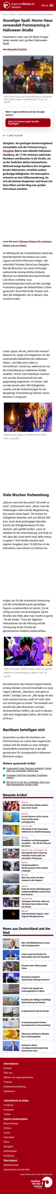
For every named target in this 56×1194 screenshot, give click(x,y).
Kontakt (7, 1068)
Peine (6, 1142)
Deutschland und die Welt (16, 1169)
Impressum (9, 1091)
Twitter (7, 1114)
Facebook (8, 1105)
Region (5, 14)
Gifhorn (7, 1128)
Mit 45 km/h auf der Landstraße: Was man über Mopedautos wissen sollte (28, 783)
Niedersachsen (11, 1165)
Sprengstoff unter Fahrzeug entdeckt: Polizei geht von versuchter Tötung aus (28, 769)
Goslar (7, 1132)
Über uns (8, 1072)
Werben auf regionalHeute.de (18, 1077)
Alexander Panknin (17, 49)
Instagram (9, 1109)
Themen (8, 1082)
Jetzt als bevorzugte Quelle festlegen (23, 122)
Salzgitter (12, 14)
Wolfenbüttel (10, 1151)
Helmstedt (9, 1137)
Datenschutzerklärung (15, 1086)
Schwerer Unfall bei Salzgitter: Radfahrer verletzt (26, 776)
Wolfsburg (9, 1155)
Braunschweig (11, 1123)
